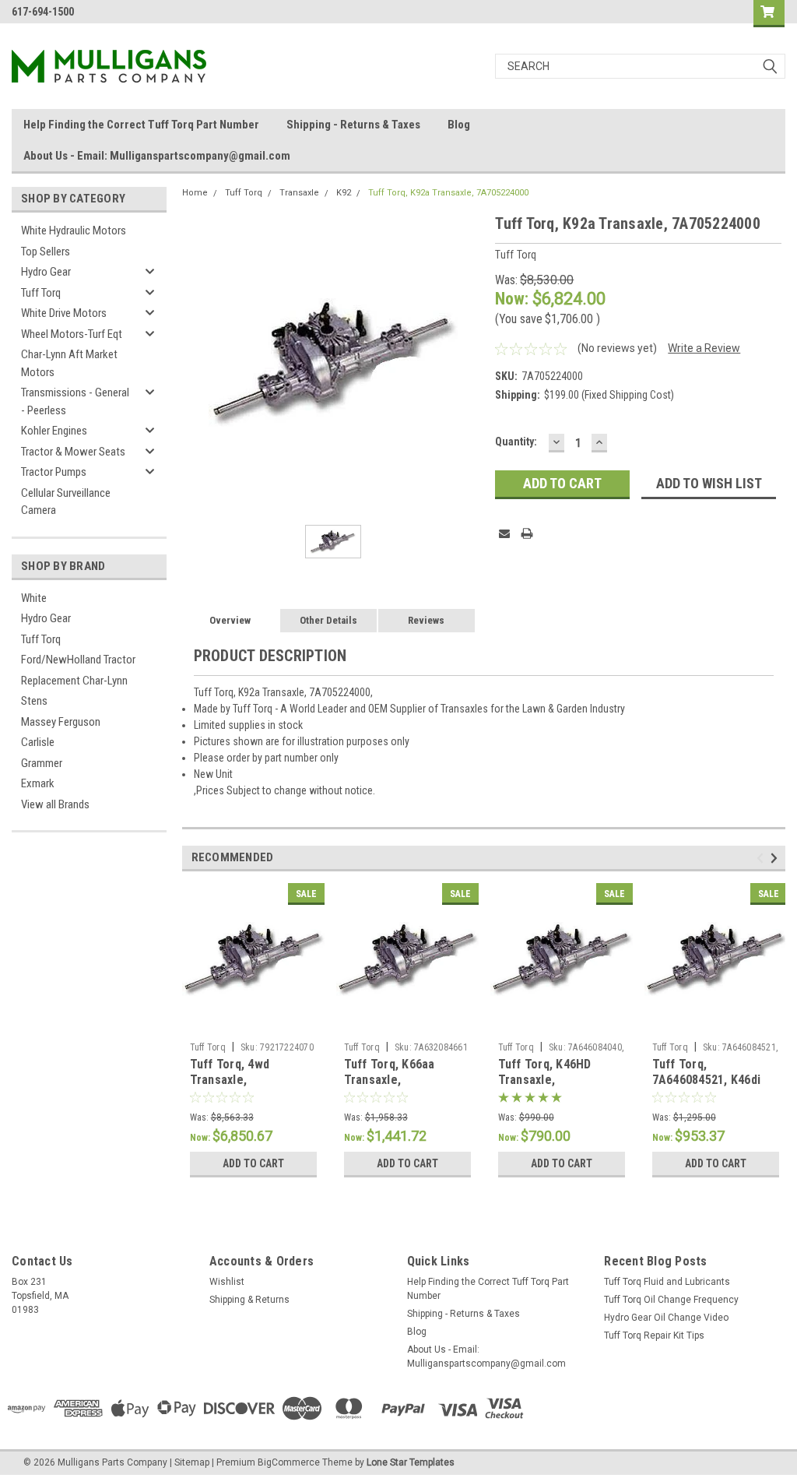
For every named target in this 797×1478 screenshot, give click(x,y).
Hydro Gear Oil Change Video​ (666, 1317)
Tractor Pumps (53, 472)
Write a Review (704, 348)
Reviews (426, 620)
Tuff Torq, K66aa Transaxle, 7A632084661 (389, 1080)
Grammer (41, 763)
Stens (34, 701)
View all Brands (55, 804)
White (34, 598)
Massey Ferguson (60, 722)
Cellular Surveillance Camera (66, 502)
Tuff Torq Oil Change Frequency (671, 1299)
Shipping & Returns (249, 1299)
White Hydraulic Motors (73, 230)
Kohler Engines (54, 431)
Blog (459, 125)
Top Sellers (45, 252)
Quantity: (516, 441)
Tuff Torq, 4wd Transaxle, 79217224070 (230, 1080)
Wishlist (226, 1281)
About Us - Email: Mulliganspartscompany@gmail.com (156, 156)
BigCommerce (289, 1462)
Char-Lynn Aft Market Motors (69, 363)
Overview (230, 620)
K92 (343, 193)
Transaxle (299, 193)
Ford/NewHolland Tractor (78, 660)
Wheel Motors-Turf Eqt (71, 334)
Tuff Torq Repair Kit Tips (654, 1335)
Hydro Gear (46, 272)
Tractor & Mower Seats (73, 452)
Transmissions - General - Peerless (75, 401)
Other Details (328, 620)
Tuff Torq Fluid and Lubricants (667, 1281)
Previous (762, 858)
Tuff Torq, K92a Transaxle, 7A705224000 (448, 193)
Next (776, 858)
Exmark (37, 783)
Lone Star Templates (411, 1462)
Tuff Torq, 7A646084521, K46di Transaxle (706, 1080)
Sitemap (191, 1462)
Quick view (253, 1023)
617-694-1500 (43, 11)
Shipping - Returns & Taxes (353, 125)
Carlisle (37, 742)
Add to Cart (253, 1163)
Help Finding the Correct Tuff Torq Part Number (141, 125)
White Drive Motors (64, 313)
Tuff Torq (41, 293)
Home (195, 193)
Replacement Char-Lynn (74, 681)
